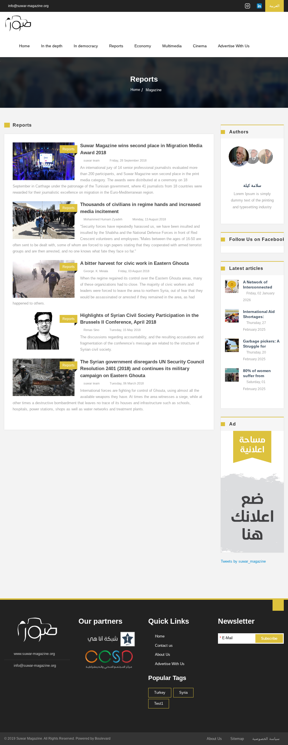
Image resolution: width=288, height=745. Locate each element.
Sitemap (237, 739)
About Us (162, 654)
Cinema (200, 46)
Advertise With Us (233, 46)
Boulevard (103, 738)
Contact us (164, 645)
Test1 (158, 703)
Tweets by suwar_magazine (243, 561)
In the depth (51, 46)
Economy (142, 46)
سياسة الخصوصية (266, 739)
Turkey (159, 692)
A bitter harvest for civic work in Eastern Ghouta (134, 263)
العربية (274, 6)
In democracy (86, 46)
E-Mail (226, 638)
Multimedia (172, 46)
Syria (183, 692)
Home (24, 46)
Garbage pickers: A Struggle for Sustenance (261, 346)
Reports (116, 46)
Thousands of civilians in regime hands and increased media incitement (140, 208)
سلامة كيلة (252, 185)
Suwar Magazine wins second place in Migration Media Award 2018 (141, 149)
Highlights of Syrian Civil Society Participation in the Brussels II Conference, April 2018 (139, 319)
